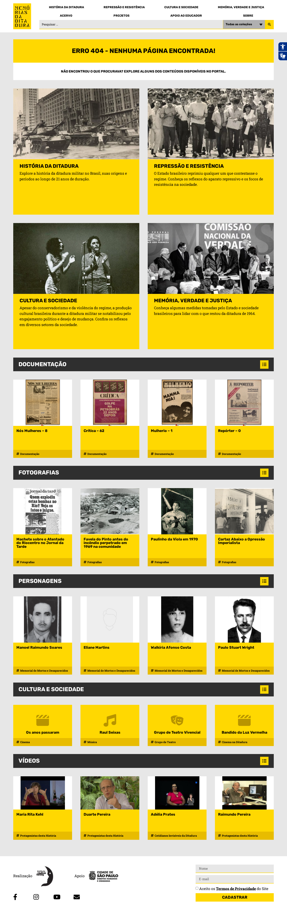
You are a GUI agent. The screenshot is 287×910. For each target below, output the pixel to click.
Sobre (248, 15)
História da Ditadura (66, 7)
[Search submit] (269, 24)
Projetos (121, 15)
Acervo (66, 15)
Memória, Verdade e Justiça (241, 7)
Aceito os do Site (233, 888)
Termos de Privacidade (236, 888)
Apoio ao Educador (186, 15)
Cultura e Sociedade (181, 7)
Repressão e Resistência (124, 7)
